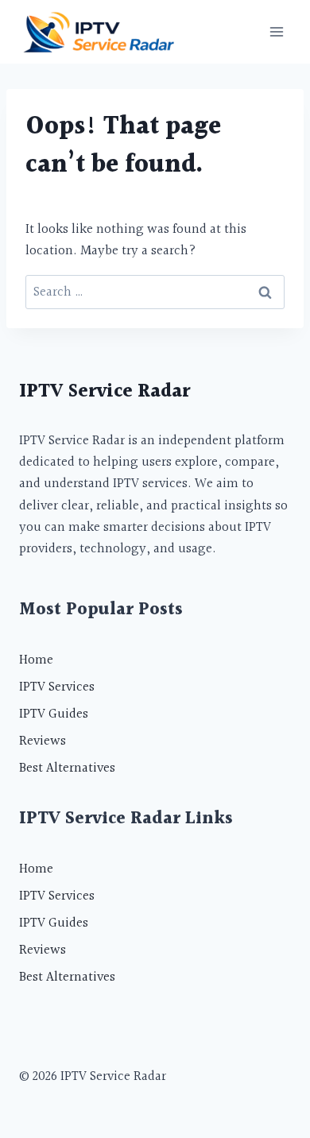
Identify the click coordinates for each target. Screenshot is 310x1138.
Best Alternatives (67, 768)
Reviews (42, 741)
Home (36, 660)
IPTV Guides (53, 714)
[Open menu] (276, 31)
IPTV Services (57, 687)
